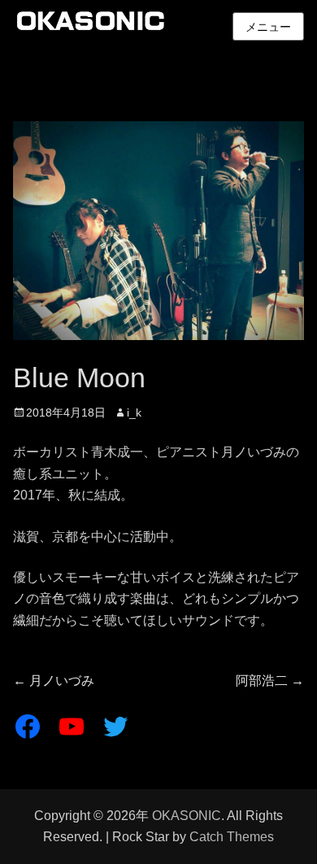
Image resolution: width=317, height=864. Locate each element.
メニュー (268, 26)
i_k (134, 412)
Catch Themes (231, 837)
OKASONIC (186, 816)
